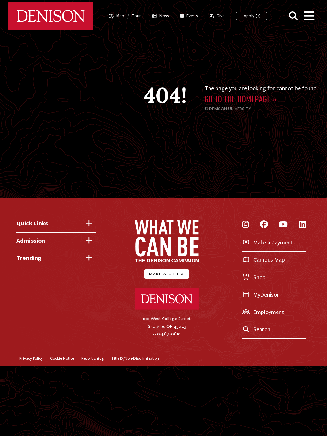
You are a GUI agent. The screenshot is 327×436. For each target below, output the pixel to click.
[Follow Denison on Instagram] (245, 224)
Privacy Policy (31, 358)
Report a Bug (92, 358)
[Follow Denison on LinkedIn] (302, 224)
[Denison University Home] (167, 308)
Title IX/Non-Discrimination (135, 358)
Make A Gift (166, 273)
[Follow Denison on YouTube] (283, 224)
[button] (293, 15)
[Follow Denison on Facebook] (264, 224)
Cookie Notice (62, 358)
